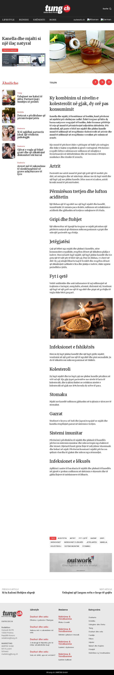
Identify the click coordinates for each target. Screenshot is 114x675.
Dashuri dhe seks (39, 617)
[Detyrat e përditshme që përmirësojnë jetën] (8, 115)
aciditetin (62, 538)
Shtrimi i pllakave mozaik (68, 635)
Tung (19, 93)
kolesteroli (56, 546)
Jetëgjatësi (91, 542)
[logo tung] (57, 9)
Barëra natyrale (10, 50)
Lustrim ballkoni (64, 660)
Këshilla (20, 112)
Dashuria (21, 128)
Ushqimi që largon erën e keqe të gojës (87, 592)
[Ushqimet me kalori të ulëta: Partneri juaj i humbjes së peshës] (8, 97)
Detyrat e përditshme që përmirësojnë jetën (31, 117)
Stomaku (86, 546)
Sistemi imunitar (71, 546)
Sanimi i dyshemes (66, 647)
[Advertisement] (81, 506)
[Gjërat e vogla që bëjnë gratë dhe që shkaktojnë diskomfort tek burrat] (8, 151)
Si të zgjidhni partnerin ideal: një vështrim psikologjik (30, 135)
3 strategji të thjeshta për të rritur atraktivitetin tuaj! (41, 644)
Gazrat (93, 538)
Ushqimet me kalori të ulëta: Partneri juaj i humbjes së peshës (29, 99)
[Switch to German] (105, 20)
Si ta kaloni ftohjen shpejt (18, 592)
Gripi (102, 538)
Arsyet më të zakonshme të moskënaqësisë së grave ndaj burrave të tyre (31, 170)
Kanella (103, 542)
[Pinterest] (109, 82)
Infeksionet (56, 542)
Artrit (73, 538)
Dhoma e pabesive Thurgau (41, 620)
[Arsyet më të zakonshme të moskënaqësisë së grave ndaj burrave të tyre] (8, 168)
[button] (107, 9)
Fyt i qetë (83, 538)
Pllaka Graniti (64, 622)
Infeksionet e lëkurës (73, 542)
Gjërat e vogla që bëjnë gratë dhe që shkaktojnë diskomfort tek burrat (31, 152)
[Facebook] (95, 82)
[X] (102, 82)
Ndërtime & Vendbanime (65, 618)
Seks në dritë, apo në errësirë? (42, 655)
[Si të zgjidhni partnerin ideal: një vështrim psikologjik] (8, 133)
